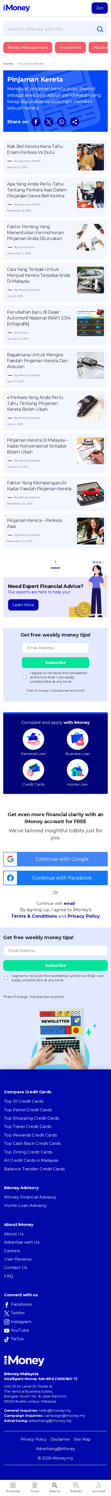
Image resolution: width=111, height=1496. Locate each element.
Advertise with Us (21, 1242)
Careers (12, 1250)
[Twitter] (48, 121)
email (69, 903)
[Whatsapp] (61, 121)
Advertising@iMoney (55, 1448)
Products (13, 1491)
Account (98, 1491)
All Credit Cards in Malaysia (31, 1160)
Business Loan (77, 753)
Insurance (28, 67)
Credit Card (29, 53)
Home (8, 63)
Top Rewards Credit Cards (30, 1135)
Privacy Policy (84, 916)
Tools (34, 1491)
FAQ (8, 1276)
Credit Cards (33, 784)
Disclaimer (60, 1439)
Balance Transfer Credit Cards (34, 1168)
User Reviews (18, 1259)
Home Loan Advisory (25, 1205)
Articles (76, 1491)
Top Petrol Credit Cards (28, 1109)
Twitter (18, 1312)
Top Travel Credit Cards (27, 1126)
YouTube (20, 1330)
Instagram (21, 1321)
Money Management (28, 47)
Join (99, 8)
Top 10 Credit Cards (23, 1101)
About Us (13, 1233)
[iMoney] (16, 8)
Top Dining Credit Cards (28, 1151)
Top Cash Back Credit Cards (32, 1143)
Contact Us (15, 1267)
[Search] (100, 29)
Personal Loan (33, 753)
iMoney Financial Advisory (30, 1197)
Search (54, 1491)
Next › (98, 562)
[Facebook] (35, 121)
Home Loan (77, 784)
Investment (70, 47)
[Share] (74, 121)
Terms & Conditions (34, 916)
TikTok (17, 1338)
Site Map (82, 1439)
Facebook (21, 1304)
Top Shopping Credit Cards (31, 1118)
